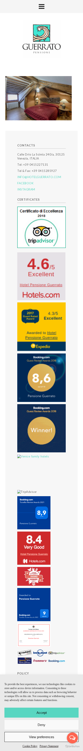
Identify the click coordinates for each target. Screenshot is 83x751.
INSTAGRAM (26, 189)
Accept (42, 713)
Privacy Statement (49, 746)
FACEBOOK (25, 183)
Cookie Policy (30, 746)
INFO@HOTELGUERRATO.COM (39, 177)
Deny (41, 725)
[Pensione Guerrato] (42, 39)
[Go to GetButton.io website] (72, 746)
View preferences (41, 737)
